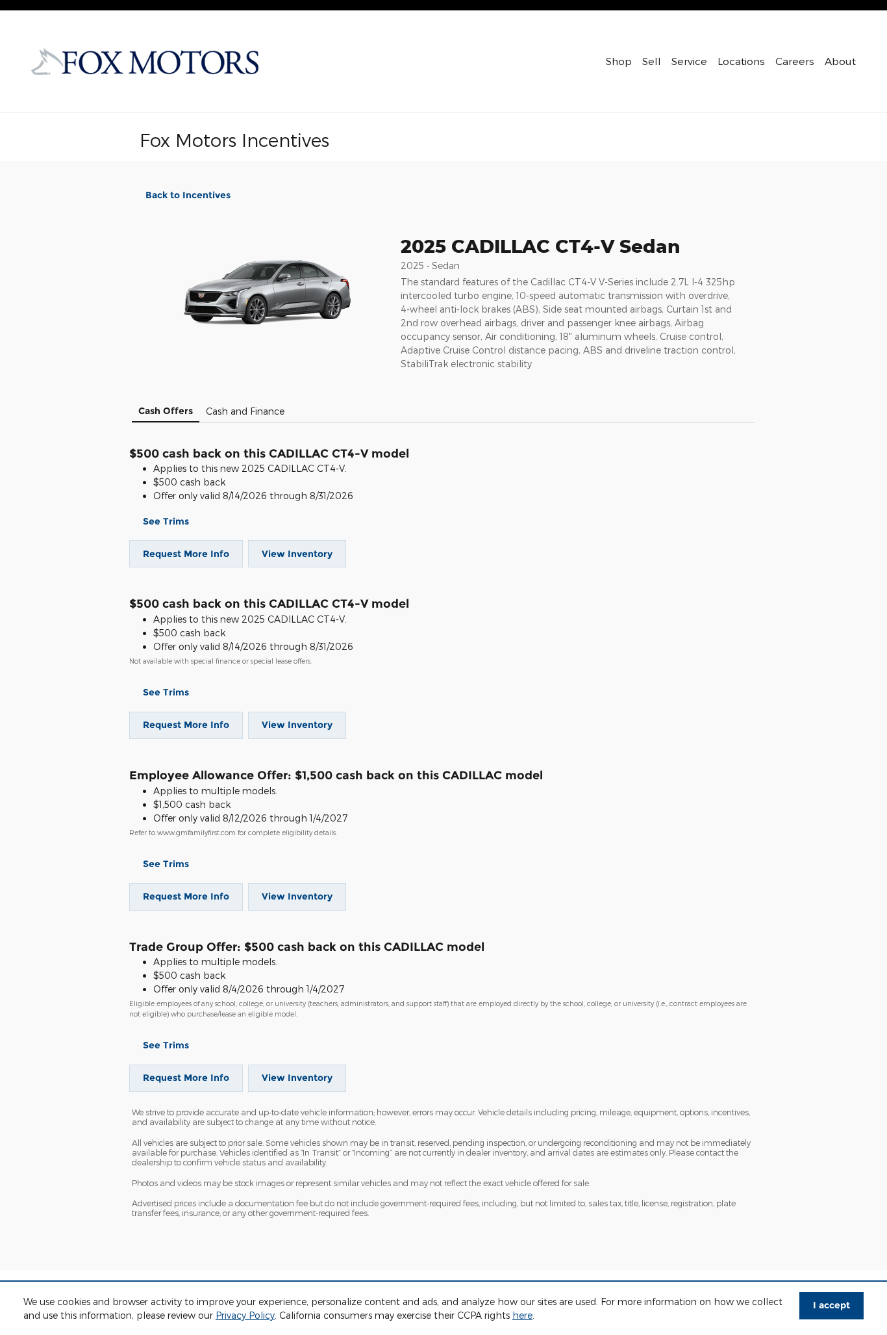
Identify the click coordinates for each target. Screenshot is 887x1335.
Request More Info (186, 554)
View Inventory (297, 554)
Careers (794, 61)
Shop (619, 61)
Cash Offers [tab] (165, 411)
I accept (831, 1305)
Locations (741, 61)
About (840, 61)
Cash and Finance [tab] (245, 411)
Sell (651, 61)
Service (689, 61)
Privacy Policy (245, 1315)
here (522, 1315)
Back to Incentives (188, 195)
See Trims (166, 521)
